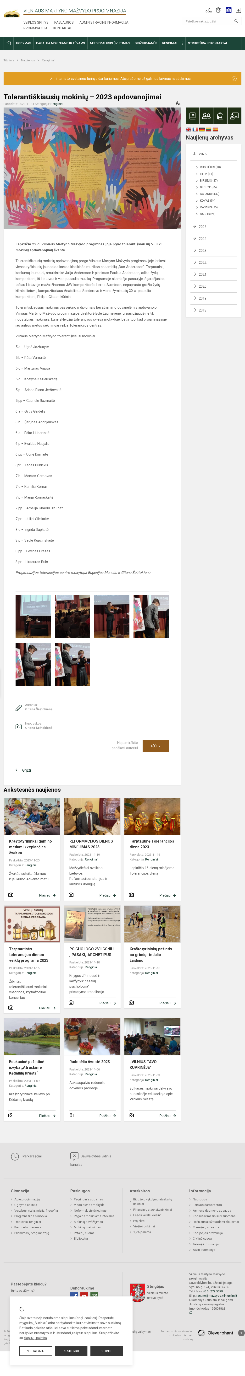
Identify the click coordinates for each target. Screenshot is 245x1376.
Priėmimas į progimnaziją (31, 1233)
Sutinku (106, 1351)
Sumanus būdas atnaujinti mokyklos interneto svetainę (177, 1335)
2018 (202, 310)
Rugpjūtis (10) (210, 167)
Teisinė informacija (206, 1244)
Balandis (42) (209, 194)
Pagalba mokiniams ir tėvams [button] (60, 43)
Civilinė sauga (202, 1238)
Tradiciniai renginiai (27, 1222)
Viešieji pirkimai (144, 1226)
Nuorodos (200, 1199)
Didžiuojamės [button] (146, 43)
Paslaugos (64, 22)
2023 (202, 251)
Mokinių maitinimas (87, 1227)
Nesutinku (71, 1351)
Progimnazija (35, 28)
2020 (202, 286)
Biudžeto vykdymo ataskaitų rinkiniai (152, 1202)
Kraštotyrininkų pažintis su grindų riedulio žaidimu (151, 955)
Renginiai (48, 60)
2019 (202, 298)
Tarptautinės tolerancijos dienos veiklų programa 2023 (28, 955)
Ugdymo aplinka (25, 1205)
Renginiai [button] (169, 43)
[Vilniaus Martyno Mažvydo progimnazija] (13, 11)
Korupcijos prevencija (208, 1233)
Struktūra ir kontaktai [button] (207, 43)
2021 (202, 274)
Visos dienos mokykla (89, 1205)
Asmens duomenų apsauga (212, 1210)
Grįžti (26, 770)
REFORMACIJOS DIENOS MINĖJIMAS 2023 (91, 844)
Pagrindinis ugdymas (88, 1199)
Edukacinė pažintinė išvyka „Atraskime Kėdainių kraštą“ (26, 1067)
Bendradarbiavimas (27, 1227)
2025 (202, 227)
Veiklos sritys (36, 22)
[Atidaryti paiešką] (236, 21)
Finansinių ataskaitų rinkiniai (152, 1209)
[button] (209, 10)
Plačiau (44, 895)
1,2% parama (142, 1232)
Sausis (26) (208, 214)
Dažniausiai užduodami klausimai (216, 1222)
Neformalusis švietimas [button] (110, 43)
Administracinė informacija (103, 22)
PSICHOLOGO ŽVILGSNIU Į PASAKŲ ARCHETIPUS (91, 952)
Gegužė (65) (208, 187)
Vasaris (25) (209, 207)
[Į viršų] (241, 1333)
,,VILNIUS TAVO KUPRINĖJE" (143, 1064)
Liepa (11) (206, 174)
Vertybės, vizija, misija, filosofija (36, 1210)
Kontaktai (62, 28)
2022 (202, 262)
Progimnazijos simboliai (31, 1216)
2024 (202, 239)
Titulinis (9, 60)
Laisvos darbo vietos (207, 1205)
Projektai (139, 1221)
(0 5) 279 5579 (213, 1291)
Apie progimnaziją (27, 1199)
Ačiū (156, 746)
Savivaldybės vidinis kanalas (90, 1160)
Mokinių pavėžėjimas (88, 1222)
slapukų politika (35, 1338)
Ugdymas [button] (23, 43)
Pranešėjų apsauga (206, 1227)
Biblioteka (81, 1238)
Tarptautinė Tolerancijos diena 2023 (152, 844)
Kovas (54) (207, 200)
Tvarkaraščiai (31, 1156)
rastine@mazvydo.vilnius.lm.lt (216, 1295)
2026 (202, 154)
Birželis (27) (209, 180)
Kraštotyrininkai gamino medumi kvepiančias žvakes (30, 847)
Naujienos (28, 60)
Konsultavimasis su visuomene (214, 1216)
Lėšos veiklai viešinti (147, 1215)
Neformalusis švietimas (90, 1210)
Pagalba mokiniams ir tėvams (94, 1216)
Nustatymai (36, 1351)
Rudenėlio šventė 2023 (89, 1061)
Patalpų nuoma (84, 1233)
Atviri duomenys (204, 1250)
